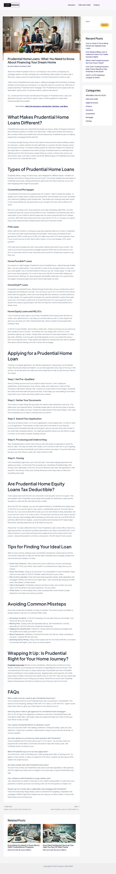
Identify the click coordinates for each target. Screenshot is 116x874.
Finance (97, 5)
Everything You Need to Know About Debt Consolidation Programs (24, 846)
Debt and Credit (84, 5)
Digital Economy (92, 103)
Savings (89, 121)
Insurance (71, 5)
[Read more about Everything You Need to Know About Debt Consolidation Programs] (24, 833)
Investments (90, 114)
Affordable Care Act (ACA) (96, 95)
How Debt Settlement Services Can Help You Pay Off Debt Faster (58, 846)
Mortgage (89, 117)
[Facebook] (107, 5)
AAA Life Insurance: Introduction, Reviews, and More (46, 106)
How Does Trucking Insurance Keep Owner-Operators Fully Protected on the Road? (97, 69)
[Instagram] (104, 5)
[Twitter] (111, 5)
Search (88, 21)
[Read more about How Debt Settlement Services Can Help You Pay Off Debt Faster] (59, 833)
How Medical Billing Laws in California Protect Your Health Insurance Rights (97, 54)
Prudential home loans (16, 665)
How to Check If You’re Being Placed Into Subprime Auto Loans (97, 45)
